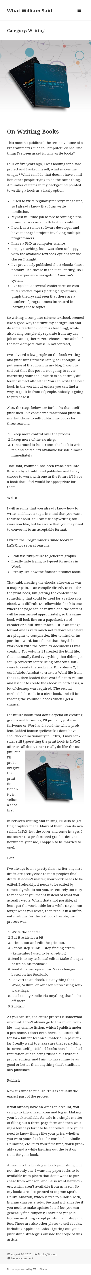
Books (42, 1254)
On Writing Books (33, 131)
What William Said (29, 10)
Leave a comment (22, 1258)
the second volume (61, 142)
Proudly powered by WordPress (27, 1269)
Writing (52, 1254)
